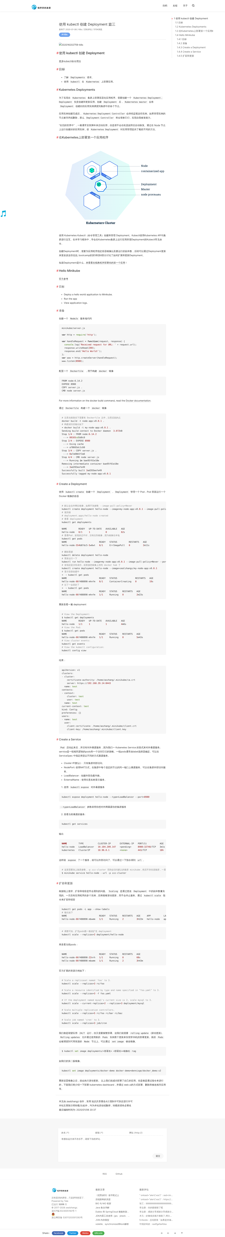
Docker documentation (138, 400)
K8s (80, 29)
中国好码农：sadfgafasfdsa (153, 1224)
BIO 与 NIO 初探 (103, 1203)
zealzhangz (73, 1101)
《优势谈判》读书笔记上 (107, 1195)
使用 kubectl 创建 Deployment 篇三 (87, 24)
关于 (185, 5)
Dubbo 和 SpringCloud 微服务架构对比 (115, 1211)
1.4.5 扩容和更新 (185, 55)
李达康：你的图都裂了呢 (151, 1207)
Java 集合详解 (102, 1207)
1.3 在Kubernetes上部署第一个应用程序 (196, 31)
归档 (165, 5)
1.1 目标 (179, 22)
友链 (175, 5)
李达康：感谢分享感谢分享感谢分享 (156, 1211)
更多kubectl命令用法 (70, 61)
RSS (105, 1174)
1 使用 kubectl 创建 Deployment (191, 18)
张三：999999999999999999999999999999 (162, 1203)
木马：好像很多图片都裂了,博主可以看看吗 (160, 1216)
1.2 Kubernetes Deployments (190, 26)
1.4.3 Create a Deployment (191, 47)
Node (157, 125)
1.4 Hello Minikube (185, 35)
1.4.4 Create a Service (189, 51)
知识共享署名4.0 (100, 1101)
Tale (66, 1201)
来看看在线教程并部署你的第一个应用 (105, 262)
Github (119, 1174)
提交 (158, 1156)
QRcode (98, 1233)
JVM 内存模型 (102, 1220)
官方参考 (63, 279)
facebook (58, 1233)
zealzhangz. (72, 1207)
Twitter (72, 1233)
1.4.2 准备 (182, 43)
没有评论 (88, 29)
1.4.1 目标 (182, 39)
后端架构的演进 (103, 1199)
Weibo (85, 1233)
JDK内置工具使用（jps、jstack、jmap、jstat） (118, 1216)
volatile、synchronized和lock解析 (112, 1224)
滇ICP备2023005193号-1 (64, 1211)
